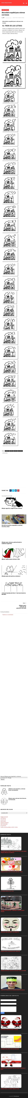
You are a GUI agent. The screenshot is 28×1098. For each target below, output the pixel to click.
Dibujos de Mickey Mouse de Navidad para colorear (13, 970)
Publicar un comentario (7, 614)
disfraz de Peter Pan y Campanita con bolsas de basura (12, 911)
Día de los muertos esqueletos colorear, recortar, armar (12, 526)
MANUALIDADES (5, 822)
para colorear (20, 450)
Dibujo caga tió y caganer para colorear (12, 508)
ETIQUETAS (3, 825)
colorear (15, 450)
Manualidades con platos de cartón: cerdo (12, 871)
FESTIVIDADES (4, 824)
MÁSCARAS (3, 821)
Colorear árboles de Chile (7, 891)
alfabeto (11, 450)
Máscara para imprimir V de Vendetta (10, 932)
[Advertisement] (14, 471)
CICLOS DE (3, 819)
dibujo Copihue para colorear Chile (11, 559)
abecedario (7, 450)
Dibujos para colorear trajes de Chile (10, 1088)
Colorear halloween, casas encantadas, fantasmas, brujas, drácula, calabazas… (14, 852)
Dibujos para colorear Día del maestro (10, 951)
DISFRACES (3, 818)
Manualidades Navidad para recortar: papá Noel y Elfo (13, 1069)
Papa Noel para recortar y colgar (9, 1029)
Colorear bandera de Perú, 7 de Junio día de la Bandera (14, 593)
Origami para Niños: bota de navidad (10, 1049)
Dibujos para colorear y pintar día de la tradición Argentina (12, 543)
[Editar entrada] (5, 452)
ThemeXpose (16, 1096)
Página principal (4, 817)
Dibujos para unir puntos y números (11, 576)
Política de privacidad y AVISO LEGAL (9, 827)
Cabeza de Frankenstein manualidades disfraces (13, 990)
